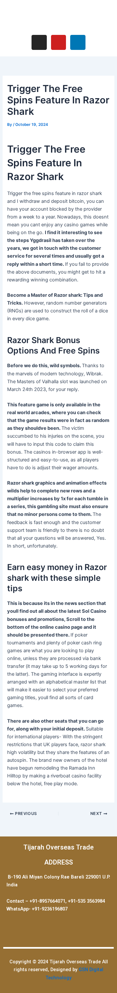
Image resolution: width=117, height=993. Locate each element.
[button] (58, 16)
